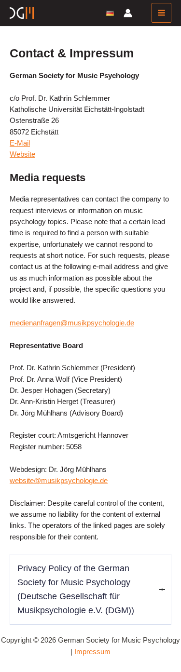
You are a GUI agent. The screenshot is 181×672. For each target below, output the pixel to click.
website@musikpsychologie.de (59, 480)
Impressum (92, 652)
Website (22, 154)
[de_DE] (110, 12)
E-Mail (20, 143)
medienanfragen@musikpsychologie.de (72, 323)
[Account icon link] (128, 13)
